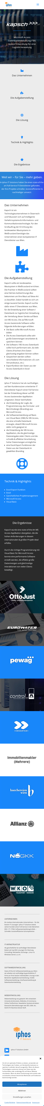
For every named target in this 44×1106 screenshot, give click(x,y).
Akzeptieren (22, 1084)
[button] (40, 1058)
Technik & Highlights (22, 142)
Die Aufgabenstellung (22, 97)
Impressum (36, 1102)
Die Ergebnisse (22, 164)
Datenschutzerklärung (23, 1102)
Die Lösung (22, 120)
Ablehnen (22, 1090)
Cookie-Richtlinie (9, 1102)
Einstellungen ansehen (22, 1097)
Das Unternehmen (22, 75)
